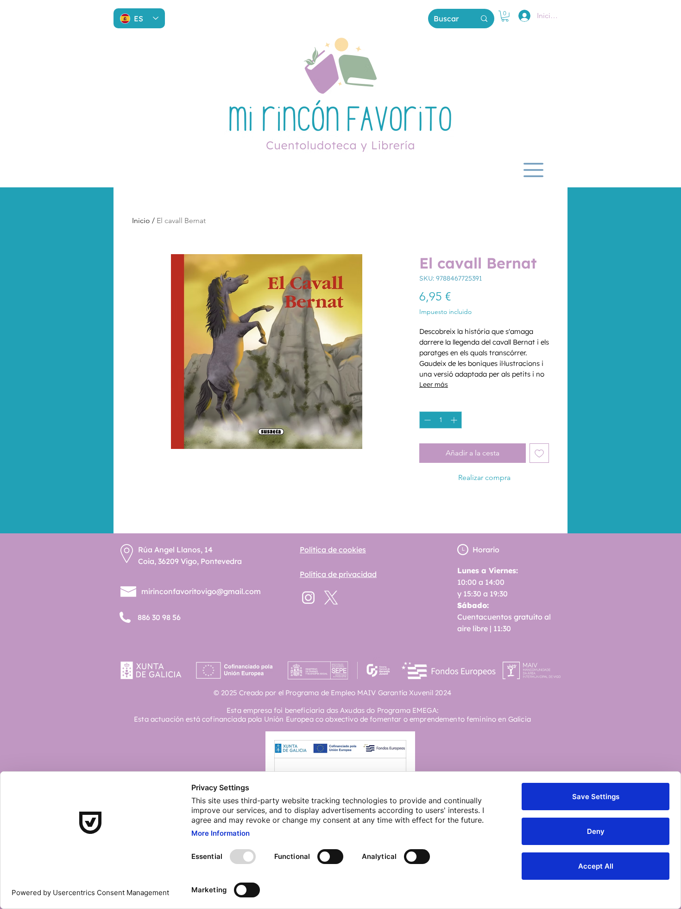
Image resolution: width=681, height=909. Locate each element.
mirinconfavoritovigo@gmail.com (201, 591)
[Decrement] (426, 420)
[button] (504, 16)
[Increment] (454, 420)
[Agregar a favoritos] (539, 453)
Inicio (141, 220)
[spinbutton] (440, 420)
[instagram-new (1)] (308, 598)
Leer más (433, 384)
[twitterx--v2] (331, 598)
